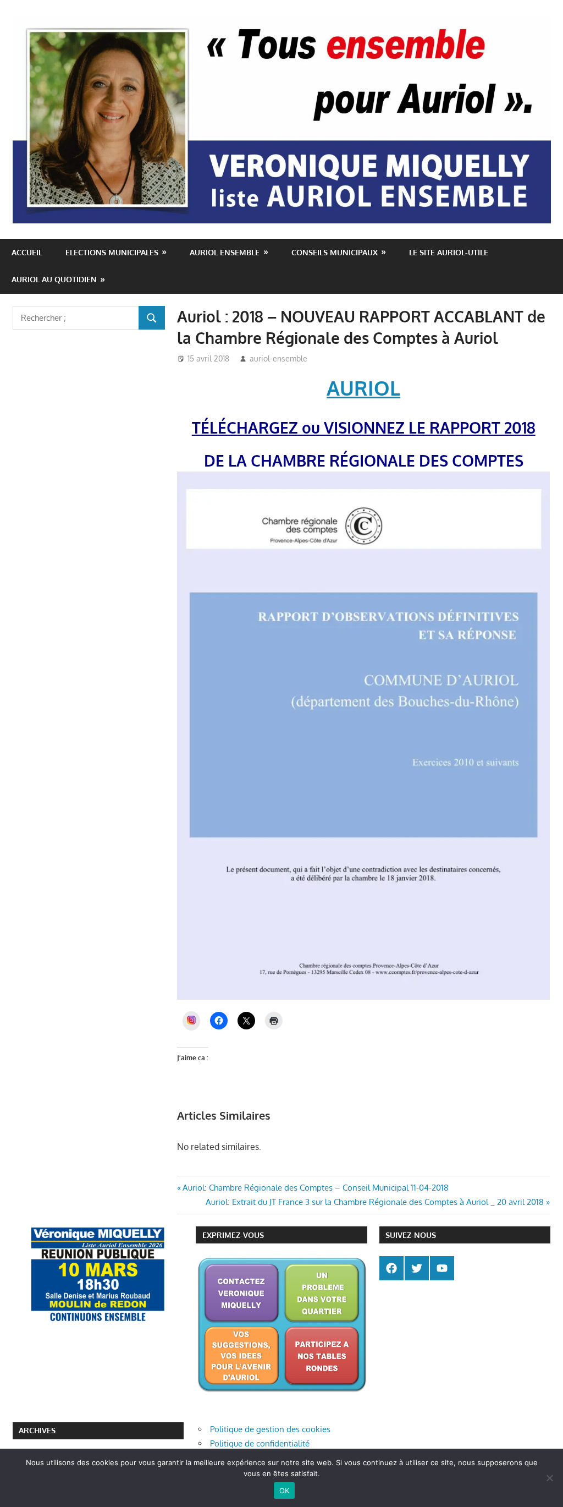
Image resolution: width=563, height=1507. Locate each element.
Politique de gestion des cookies (270, 1429)
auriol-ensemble (278, 358)
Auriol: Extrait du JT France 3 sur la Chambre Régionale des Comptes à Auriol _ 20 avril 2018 (375, 1202)
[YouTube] (442, 1268)
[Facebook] (391, 1268)
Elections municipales (111, 252)
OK (284, 1490)
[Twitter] (417, 1268)
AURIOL (363, 387)
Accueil (27, 252)
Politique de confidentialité (260, 1443)
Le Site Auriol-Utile (448, 252)
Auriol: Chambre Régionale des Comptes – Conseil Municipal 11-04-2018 (315, 1187)
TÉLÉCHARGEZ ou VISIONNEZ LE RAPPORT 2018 (364, 427)
